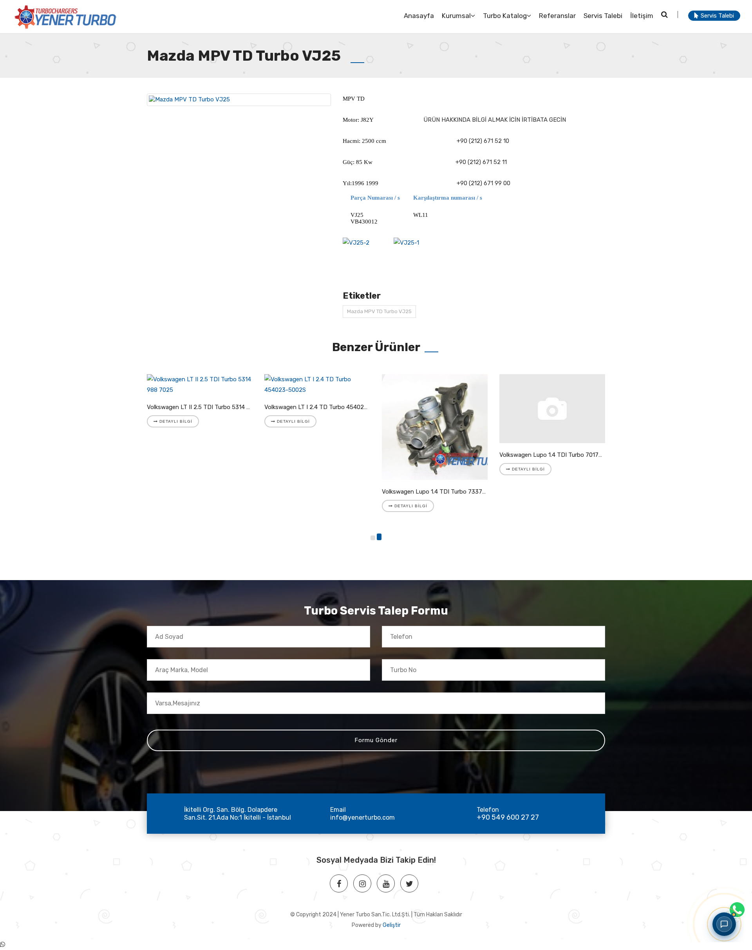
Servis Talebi (603, 16)
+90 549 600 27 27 (508, 817)
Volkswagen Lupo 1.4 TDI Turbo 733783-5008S (446, 491)
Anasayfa (419, 16)
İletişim (641, 16)
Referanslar (557, 16)
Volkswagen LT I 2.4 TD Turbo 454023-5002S (326, 407)
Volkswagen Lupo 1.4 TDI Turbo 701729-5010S (562, 454)
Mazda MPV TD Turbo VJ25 (379, 311)
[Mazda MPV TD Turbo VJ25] (239, 100)
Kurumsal (456, 16)
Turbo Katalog (505, 16)
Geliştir (392, 925)
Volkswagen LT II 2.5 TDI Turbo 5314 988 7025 (210, 407)
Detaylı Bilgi (175, 421)
